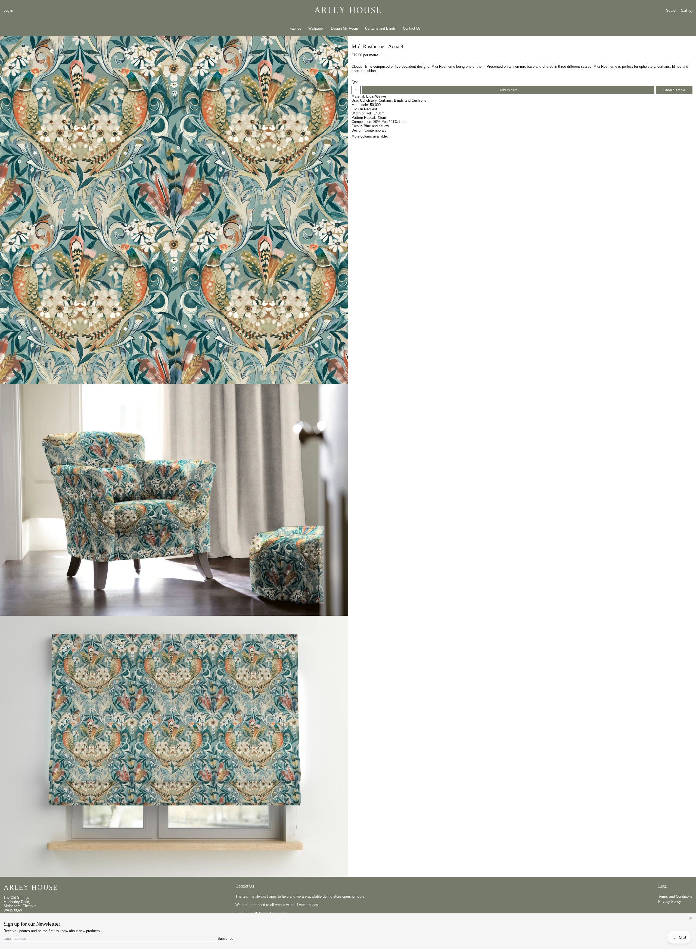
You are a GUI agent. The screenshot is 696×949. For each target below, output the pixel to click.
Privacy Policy (669, 902)
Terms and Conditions (675, 896)
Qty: (355, 82)
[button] (671, 10)
